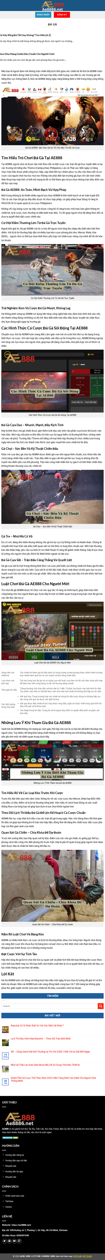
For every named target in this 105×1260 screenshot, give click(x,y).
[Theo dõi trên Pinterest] (9, 1241)
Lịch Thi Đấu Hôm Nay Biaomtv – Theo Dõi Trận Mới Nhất (41, 1038)
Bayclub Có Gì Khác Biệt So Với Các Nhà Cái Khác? (37, 1025)
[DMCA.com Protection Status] (10, 1137)
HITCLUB (77, 1256)
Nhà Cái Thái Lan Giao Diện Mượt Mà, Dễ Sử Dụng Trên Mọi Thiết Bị (45, 1065)
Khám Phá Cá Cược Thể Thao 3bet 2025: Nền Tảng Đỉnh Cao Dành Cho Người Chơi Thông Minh (53, 1079)
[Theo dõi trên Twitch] (19, 1241)
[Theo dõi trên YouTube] (14, 1241)
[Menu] (5, 5)
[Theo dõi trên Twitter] (4, 1241)
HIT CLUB (87, 1256)
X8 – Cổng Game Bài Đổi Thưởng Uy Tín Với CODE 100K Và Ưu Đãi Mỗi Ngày (50, 1051)
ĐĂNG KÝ (62, 14)
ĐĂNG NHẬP (43, 14)
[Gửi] (101, 1006)
